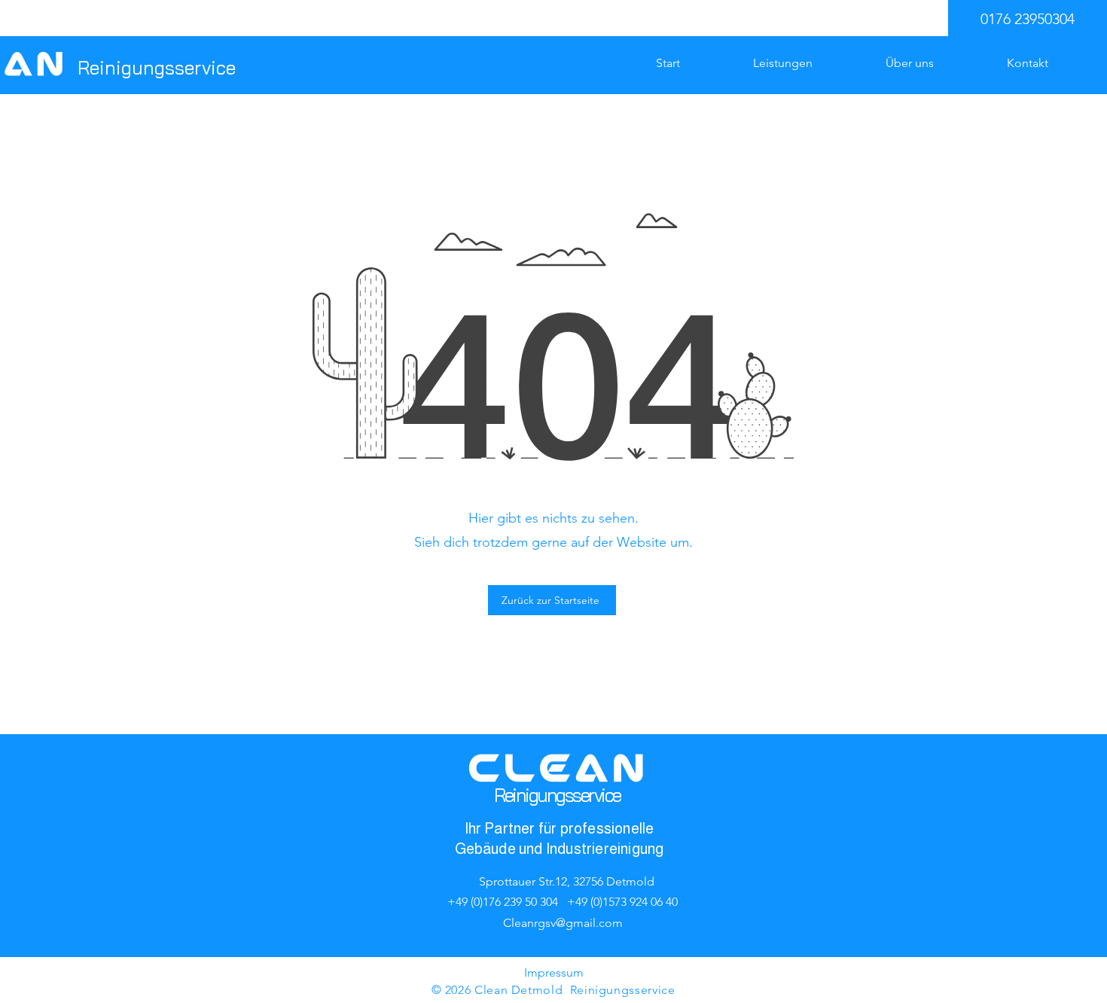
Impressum (554, 972)
